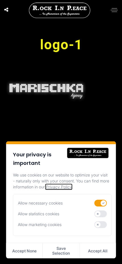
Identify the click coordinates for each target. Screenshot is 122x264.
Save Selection (61, 251)
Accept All (98, 250)
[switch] (100, 203)
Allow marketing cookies (40, 224)
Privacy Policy (59, 186)
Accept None (24, 250)
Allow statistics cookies (38, 213)
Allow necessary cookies (40, 203)
